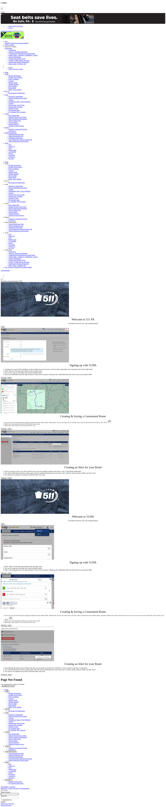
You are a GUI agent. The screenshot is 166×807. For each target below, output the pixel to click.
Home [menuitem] (6, 72)
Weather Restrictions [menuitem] (14, 76)
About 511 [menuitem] (11, 146)
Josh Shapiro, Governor (8, 787)
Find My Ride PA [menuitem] (13, 124)
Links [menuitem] (6, 95)
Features (16, 42)
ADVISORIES (5, 270)
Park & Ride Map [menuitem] (13, 115)
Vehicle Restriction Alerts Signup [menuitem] (18, 141)
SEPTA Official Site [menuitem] (14, 121)
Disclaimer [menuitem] (11, 155)
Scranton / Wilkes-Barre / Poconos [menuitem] (18, 60)
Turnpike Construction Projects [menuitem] (17, 129)
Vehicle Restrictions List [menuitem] (15, 136)
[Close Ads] (1, 14)
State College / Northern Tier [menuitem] (17, 64)
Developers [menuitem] (8, 780)
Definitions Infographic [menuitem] (15, 138)
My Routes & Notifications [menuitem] (16, 93)
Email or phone (5, 792)
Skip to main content (7, 10)
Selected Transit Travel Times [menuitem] (17, 117)
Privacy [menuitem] (10, 153)
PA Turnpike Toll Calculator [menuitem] (17, 112)
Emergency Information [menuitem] (15, 96)
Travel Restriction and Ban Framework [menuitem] (20, 140)
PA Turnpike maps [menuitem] (14, 110)
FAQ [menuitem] (10, 148)
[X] (1, 272)
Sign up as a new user (7, 803)
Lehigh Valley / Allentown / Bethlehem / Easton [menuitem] (22, 55)
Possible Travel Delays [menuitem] (15, 77)
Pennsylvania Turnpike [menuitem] (15, 107)
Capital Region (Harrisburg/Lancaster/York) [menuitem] (21, 53)
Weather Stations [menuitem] (13, 84)
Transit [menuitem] (7, 114)
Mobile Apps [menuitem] (12, 150)
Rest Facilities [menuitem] (12, 86)
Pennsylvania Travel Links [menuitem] (16, 105)
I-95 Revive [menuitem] (12, 131)
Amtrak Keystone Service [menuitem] (16, 126)
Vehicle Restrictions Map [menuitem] (16, 134)
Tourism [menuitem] (10, 103)
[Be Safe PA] (83, 19)
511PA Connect (9, 45)
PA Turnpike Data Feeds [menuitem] (15, 783)
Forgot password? (6, 805)
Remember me (7, 800)
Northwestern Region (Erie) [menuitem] (16, 59)
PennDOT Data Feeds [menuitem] (15, 782)
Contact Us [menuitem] (11, 157)
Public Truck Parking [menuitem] (14, 89)
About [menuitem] (6, 143)
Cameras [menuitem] (11, 81)
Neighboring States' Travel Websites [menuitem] (19, 102)
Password (4, 796)
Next (3, 327)
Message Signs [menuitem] (12, 83)
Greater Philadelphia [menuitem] (14, 57)
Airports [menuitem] (10, 100)
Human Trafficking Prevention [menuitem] (17, 98)
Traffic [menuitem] (7, 74)
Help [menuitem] (9, 145)
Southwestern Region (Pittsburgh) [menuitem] (18, 62)
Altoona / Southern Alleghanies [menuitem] (17, 52)
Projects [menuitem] (7, 127)
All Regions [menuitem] (12, 50)
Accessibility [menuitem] (12, 152)
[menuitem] (86, 26)
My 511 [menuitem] (7, 91)
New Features (18, 267)
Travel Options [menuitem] (12, 122)
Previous (4, 378)
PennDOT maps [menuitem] (13, 108)
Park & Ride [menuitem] (12, 88)
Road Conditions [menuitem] (13, 79)
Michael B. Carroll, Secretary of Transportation (15, 788)
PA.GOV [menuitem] (11, 159)
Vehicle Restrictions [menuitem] (11, 133)
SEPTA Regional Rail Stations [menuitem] (17, 119)
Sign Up (15, 26)
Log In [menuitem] (10, 28)
